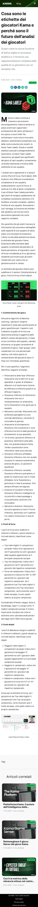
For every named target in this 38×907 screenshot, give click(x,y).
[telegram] (26, 87)
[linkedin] (19, 87)
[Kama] (6, 3)
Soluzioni (32, 82)
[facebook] (15, 87)
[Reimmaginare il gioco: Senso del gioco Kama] (19, 829)
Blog (19, 3)
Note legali (19, 899)
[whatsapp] (22, 87)
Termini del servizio (19, 905)
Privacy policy (19, 902)
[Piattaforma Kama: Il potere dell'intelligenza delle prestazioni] (19, 792)
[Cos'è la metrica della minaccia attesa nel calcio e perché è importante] (19, 867)
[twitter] (11, 87)
